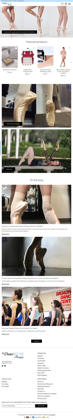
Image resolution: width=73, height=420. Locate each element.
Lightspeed (52, 414)
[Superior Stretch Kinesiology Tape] (45, 57)
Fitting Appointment (44, 370)
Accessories (41, 361)
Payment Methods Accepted (46, 394)
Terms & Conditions (43, 396)
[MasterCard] (27, 417)
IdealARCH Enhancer (10, 70)
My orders (5, 384)
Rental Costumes (43, 368)
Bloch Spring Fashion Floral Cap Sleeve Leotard (63, 71)
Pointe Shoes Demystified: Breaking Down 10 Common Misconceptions (30, 278)
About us (40, 381)
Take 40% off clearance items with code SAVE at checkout (19, 32)
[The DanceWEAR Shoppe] (7, 3)
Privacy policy (42, 398)
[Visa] (30, 417)
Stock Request (42, 375)
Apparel (40, 356)
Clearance (40, 363)
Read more (5, 234)
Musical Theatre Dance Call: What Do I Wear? (19, 328)
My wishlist (5, 386)
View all (36, 341)
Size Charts (41, 373)
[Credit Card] (25, 417)
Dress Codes (41, 365)
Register (4, 381)
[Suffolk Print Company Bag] (28, 57)
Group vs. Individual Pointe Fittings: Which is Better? (22, 226)
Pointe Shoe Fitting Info (45, 384)
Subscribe (41, 406)
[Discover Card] (36, 417)
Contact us (41, 391)
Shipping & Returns (43, 386)
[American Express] (33, 417)
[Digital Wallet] (40, 417)
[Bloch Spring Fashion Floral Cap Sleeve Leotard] (63, 57)
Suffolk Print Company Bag (27, 70)
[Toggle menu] (69, 4)
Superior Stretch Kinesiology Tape (45, 70)
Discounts (40, 389)
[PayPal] (44, 417)
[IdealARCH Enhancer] (10, 57)
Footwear (40, 358)
